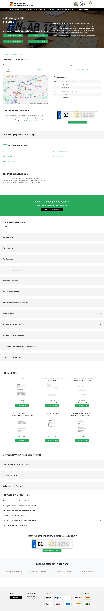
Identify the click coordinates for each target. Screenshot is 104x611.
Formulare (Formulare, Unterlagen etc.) (12, 161)
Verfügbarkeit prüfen (77, 122)
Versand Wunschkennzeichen (60, 152)
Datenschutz (30, 603)
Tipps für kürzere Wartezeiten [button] (13, 475)
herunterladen (23, 405)
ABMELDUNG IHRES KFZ (14, 41)
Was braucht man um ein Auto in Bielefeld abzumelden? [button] (19, 520)
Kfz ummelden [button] (8, 248)
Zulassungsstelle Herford (37, 571)
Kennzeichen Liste (83, 9)
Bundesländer (31, 598)
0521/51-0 (39, 70)
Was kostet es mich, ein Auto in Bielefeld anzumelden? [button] (19, 511)
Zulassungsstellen (31, 9)
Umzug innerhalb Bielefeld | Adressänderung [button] (19, 346)
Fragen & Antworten (58, 156)
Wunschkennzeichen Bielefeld (33, 121)
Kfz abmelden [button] (8, 259)
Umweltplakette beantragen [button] (13, 270)
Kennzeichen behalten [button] (11, 292)
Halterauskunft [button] (8, 313)
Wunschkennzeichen (16, 9)
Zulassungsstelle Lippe (86, 571)
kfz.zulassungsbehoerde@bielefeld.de (79, 70)
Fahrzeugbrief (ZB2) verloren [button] (13, 335)
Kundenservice (15, 597)
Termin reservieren (7, 152)
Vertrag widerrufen (32, 601)
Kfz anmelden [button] (8, 237)
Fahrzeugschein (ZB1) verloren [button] (14, 324)
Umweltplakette (70, 9)
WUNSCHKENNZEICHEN (14, 35)
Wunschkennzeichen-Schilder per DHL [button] (16, 464)
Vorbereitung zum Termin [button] (12, 486)
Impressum (38, 603)
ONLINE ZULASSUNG (39, 35)
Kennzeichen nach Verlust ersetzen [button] (15, 302)
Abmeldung (42, 9)
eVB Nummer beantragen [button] (12, 357)
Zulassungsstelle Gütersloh (13, 571)
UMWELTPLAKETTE (40, 41)
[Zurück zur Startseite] (22, 4)
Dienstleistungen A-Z (8, 156)
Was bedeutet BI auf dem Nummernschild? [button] (16, 525)
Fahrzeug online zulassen (53, 209)
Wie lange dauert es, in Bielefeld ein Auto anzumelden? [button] (19, 506)
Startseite (5, 54)
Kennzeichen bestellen (55, 9)
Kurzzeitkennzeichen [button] (10, 281)
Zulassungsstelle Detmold (62, 571)
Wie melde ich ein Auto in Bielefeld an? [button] (14, 516)
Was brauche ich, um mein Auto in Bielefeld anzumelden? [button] (20, 501)
